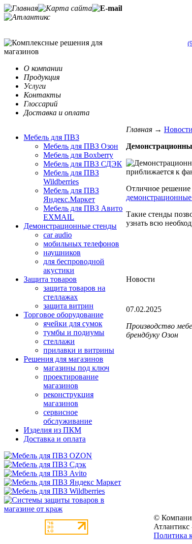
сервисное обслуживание (67, 416)
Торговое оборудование (63, 314)
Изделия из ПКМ (52, 430)
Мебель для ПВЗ (51, 137)
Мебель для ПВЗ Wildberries (71, 177)
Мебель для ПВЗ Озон (80, 146)
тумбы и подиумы (73, 332)
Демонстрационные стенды (70, 226)
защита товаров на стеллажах (74, 292)
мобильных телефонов (81, 243)
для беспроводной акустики (73, 265)
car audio (57, 235)
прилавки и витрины (78, 350)
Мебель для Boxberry (78, 155)
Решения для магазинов (63, 359)
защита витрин (68, 306)
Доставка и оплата (55, 439)
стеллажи (59, 341)
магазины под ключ (76, 368)
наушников (62, 252)
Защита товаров (50, 279)
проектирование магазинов (70, 381)
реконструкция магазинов (68, 399)
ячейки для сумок (72, 323)
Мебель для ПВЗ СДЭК (82, 164)
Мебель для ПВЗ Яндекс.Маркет (71, 195)
